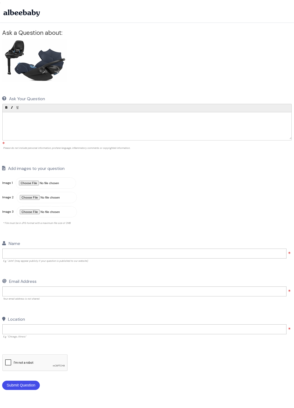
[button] (6, 107)
